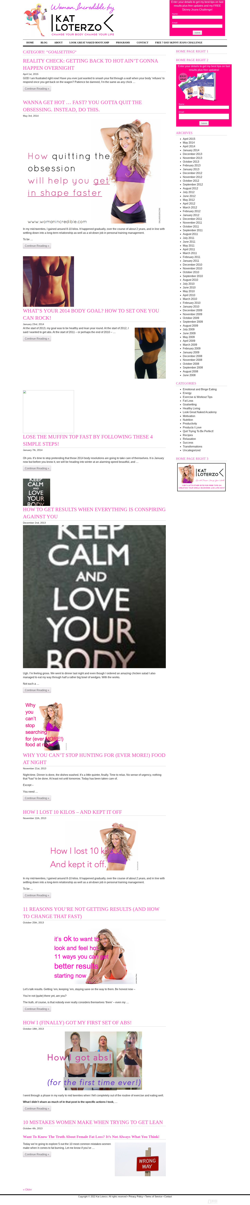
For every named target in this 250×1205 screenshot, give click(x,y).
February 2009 (192, 348)
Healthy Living (191, 408)
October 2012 (191, 180)
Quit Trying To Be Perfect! (198, 431)
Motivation (189, 416)
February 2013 (192, 165)
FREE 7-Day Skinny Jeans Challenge (178, 42)
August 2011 (190, 234)
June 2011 (189, 241)
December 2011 (192, 218)
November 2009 (192, 314)
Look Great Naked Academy (200, 412)
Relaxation (189, 438)
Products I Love (192, 427)
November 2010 (192, 268)
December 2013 (192, 154)
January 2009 (191, 352)
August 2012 (190, 188)
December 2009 (192, 310)
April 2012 (189, 203)
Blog (44, 42)
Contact (142, 42)
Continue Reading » (37, 88)
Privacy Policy (136, 1196)
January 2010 (191, 306)
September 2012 (193, 184)
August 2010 (190, 279)
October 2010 (191, 272)
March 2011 (190, 253)
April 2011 (189, 249)
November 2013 (192, 157)
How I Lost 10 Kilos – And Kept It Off (72, 812)
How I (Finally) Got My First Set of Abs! (77, 1023)
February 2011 (191, 257)
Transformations (192, 446)
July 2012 (189, 192)
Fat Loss (188, 400)
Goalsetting (190, 404)
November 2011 (192, 222)
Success (188, 442)
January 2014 (191, 150)
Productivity (190, 423)
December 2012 (192, 173)
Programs (123, 42)
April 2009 (189, 340)
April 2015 (189, 138)
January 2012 (191, 215)
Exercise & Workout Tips (197, 397)
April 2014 (189, 146)
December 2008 (192, 356)
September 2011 (193, 230)
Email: (175, 23)
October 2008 (191, 363)
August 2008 (190, 371)
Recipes (188, 435)
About (58, 42)
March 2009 (190, 344)
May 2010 (189, 291)
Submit (197, 33)
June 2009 (189, 333)
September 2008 (193, 367)
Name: (175, 14)
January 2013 (191, 169)
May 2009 (189, 337)
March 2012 (190, 207)
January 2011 (191, 260)
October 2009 (191, 318)
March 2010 (190, 298)
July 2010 (189, 283)
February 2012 (192, 211)
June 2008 (189, 375)
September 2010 (193, 276)
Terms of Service (153, 1196)
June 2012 (189, 196)
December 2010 (192, 264)
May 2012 (189, 199)
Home (30, 42)
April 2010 (189, 295)
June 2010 (189, 287)
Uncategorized (192, 450)
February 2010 (192, 302)
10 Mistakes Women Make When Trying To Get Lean (93, 1122)
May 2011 (189, 245)
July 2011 (188, 238)
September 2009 (193, 321)
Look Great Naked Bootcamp (89, 42)
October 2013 (191, 161)
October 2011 (191, 226)
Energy (187, 393)
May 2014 (189, 142)
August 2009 (190, 325)
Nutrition (188, 419)
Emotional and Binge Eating (200, 389)
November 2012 (192, 177)
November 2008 (192, 359)
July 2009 (189, 329)
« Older (27, 1189)
